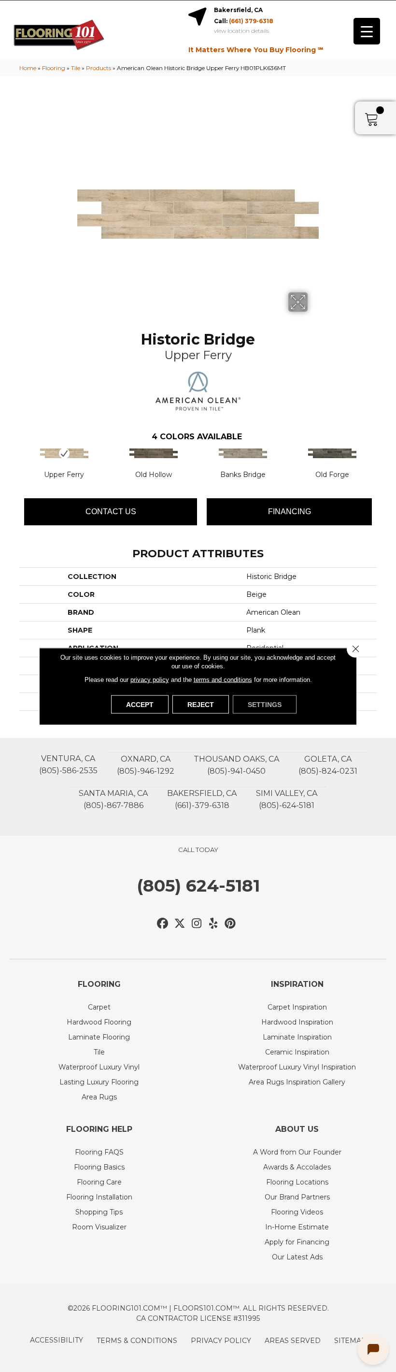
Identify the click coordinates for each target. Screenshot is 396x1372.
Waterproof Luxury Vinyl (99, 1067)
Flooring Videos (297, 1212)
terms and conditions (223, 679)
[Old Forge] (332, 453)
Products (98, 68)
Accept (140, 704)
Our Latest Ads (297, 1257)
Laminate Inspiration (297, 1037)
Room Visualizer (99, 1227)
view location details (241, 31)
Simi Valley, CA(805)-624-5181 (286, 799)
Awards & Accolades (297, 1167)
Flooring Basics (99, 1167)
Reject (200, 704)
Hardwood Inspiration (297, 1022)
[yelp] (214, 924)
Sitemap (350, 1340)
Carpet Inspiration (297, 1007)
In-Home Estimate (297, 1227)
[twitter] (180, 924)
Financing (289, 511)
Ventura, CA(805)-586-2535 (68, 764)
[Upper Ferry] (64, 453)
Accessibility (56, 1340)
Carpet (99, 1007)
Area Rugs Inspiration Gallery (297, 1082)
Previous (14, 463)
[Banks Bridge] (242, 453)
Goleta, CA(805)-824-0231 (327, 765)
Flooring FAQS (99, 1152)
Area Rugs (99, 1097)
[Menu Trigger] (367, 31)
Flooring (53, 68)
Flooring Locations (297, 1182)
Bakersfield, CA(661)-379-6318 (202, 799)
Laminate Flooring (99, 1037)
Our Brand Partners (297, 1197)
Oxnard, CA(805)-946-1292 (145, 765)
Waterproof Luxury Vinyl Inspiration (297, 1067)
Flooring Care (99, 1182)
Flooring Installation (99, 1197)
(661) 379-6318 (251, 21)
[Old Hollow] (153, 453)
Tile (75, 68)
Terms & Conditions (137, 1340)
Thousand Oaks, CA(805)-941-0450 (236, 765)
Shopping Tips (99, 1212)
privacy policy (149, 679)
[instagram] (197, 924)
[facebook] (163, 924)
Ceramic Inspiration (297, 1052)
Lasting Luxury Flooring (99, 1082)
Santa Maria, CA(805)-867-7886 (113, 799)
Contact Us (110, 511)
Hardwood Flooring (99, 1022)
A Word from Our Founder (297, 1152)
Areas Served (293, 1340)
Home (27, 68)
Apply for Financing (297, 1242)
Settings (265, 704)
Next (381, 463)
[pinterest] (231, 924)
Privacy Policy (221, 1340)
